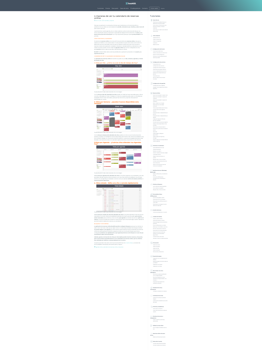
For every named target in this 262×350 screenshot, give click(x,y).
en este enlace (129, 242)
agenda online (99, 247)
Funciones (100, 8)
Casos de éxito (124, 8)
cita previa (120, 247)
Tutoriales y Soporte (109, 20)
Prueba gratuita (135, 8)
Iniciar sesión (154, 8)
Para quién (115, 8)
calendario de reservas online (110, 247)
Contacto (145, 8)
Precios (107, 8)
